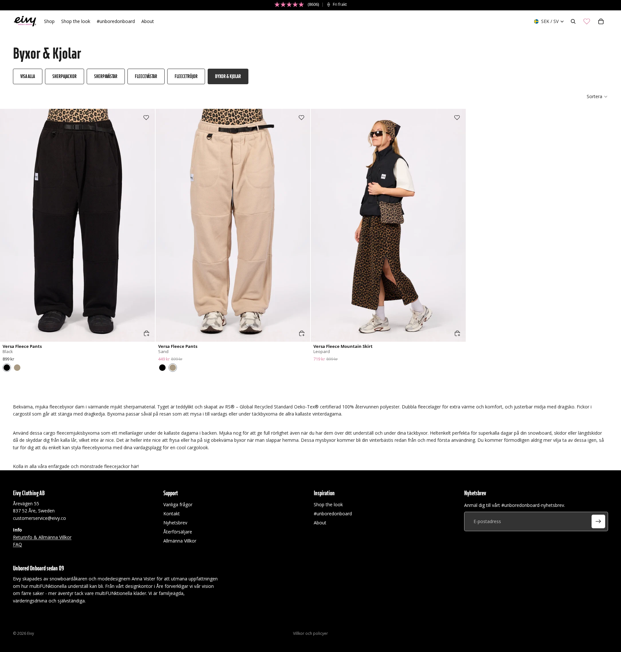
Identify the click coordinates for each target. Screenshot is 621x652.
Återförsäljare (177, 532)
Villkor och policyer (310, 633)
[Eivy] (25, 21)
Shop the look (328, 504)
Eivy (30, 633)
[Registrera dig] (598, 521)
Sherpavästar (105, 76)
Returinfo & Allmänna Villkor (42, 537)
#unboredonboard (333, 513)
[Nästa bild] (145, 225)
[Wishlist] (587, 21)
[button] (597, 96)
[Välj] (146, 333)
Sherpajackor (64, 76)
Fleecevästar (146, 76)
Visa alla (27, 76)
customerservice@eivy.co (39, 518)
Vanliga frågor (177, 504)
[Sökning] (573, 21)
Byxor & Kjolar (228, 76)
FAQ (17, 544)
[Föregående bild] (9, 225)
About (320, 523)
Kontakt (171, 513)
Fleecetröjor (186, 76)
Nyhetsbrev (175, 523)
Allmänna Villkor (179, 541)
